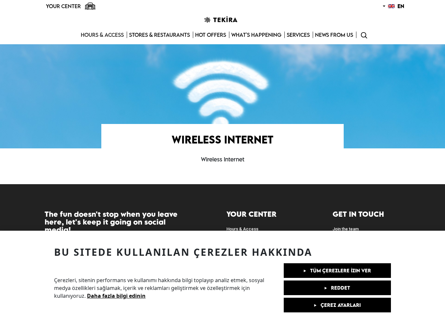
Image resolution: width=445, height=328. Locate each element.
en (400, 6)
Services (298, 35)
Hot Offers (210, 35)
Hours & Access (102, 35)
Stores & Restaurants (159, 35)
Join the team (346, 228)
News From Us (334, 35)
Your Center (64, 6)
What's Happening (256, 35)
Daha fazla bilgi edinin (116, 295)
